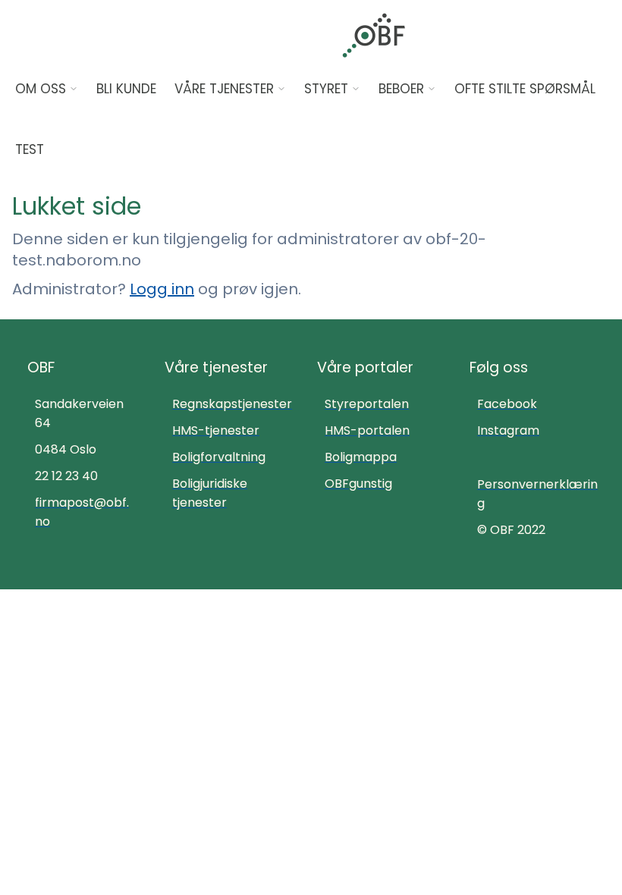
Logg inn (162, 289)
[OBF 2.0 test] (374, 35)
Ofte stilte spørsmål (524, 88)
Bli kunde (126, 88)
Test (29, 149)
